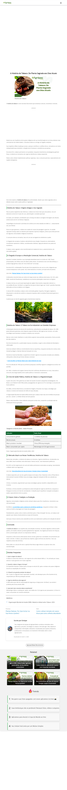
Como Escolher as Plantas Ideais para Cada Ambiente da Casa (24, 360)
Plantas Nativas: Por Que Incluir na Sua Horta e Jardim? (27, 273)
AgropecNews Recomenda (35, 645)
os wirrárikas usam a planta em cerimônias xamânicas (27, 507)
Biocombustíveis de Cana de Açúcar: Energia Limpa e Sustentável (30, 471)
